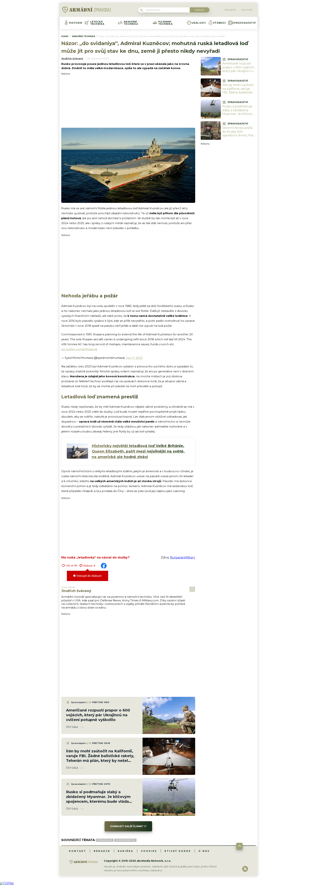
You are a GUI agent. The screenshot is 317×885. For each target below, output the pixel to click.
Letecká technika (97, 23)
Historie (75, 23)
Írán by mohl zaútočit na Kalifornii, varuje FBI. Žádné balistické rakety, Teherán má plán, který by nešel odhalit (238, 94)
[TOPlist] (7, 883)
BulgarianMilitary (182, 557)
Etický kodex (178, 851)
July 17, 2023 (134, 357)
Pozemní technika (165, 23)
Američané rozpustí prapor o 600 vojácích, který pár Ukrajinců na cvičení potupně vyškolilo (98, 715)
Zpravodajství (244, 23)
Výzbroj (219, 23)
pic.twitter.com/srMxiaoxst (79, 349)
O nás (204, 851)
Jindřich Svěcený (72, 58)
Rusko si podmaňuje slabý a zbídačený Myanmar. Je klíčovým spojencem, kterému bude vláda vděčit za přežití (238, 116)
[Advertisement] (128, 100)
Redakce (102, 851)
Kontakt (77, 851)
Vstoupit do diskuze (88, 575)
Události (199, 23)
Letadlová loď (105, 840)
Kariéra (125, 851)
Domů (64, 36)
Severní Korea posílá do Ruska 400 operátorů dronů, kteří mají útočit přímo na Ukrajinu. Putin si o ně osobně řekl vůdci (238, 137)
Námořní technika (131, 23)
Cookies (149, 851)
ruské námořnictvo (125, 840)
